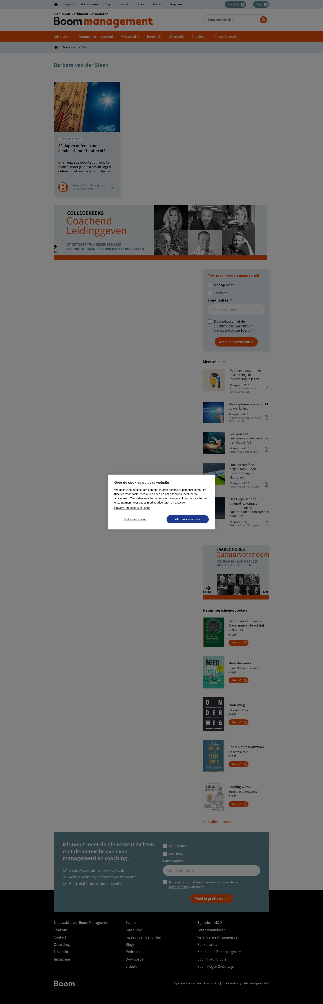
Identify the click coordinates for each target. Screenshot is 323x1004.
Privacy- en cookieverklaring (132, 507)
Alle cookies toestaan (187, 519)
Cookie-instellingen (135, 519)
